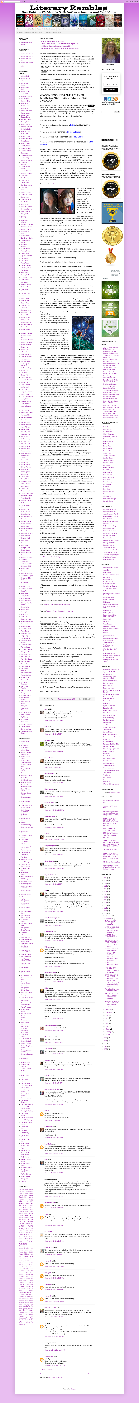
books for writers (115, 270)
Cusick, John (25, 202)
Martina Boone (49, 773)
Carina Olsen (49, 931)
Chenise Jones (49, 803)
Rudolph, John (25, 548)
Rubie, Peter (25, 545)
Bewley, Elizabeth (26, 110)
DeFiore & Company (24, 815)
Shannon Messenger (109, 499)
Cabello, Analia (25, 146)
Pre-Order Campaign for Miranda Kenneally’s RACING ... (112, 984)
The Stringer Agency (24, 1114)
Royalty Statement (109, 543)
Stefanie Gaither (108, 501)
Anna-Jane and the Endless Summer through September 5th (60, 48)
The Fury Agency (26, 1098)
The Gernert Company (24, 1101)
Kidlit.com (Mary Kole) (110, 734)
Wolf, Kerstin (25, 717)
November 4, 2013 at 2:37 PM (54, 925)
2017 (105, 902)
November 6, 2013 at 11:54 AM (54, 1241)
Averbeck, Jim (25, 91)
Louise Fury (107, 739)
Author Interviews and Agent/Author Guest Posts (74, 29)
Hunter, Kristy (25, 349)
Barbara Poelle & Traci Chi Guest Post (110, 360)
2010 (105, 1043)
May (107, 1023)
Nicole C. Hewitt (28, 1280)
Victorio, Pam (25, 664)
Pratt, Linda (24, 503)
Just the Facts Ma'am (110, 588)
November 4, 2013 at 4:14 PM (54, 982)
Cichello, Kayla (25, 178)
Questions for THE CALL (111, 540)
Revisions (22, 1296)
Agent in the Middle (109, 672)
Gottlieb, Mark (25, 287)
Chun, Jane (24, 175)
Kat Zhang (106, 465)
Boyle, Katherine (26, 129)
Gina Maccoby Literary (25, 869)
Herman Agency (26, 883)
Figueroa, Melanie (26, 256)
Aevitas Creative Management (26, 753)
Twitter (52, 604)
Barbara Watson (50, 816)
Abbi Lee (21, 1191)
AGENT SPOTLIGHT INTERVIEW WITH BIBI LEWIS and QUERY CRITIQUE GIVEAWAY (110, 855)
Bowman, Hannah (26, 127)
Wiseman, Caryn (26, 712)
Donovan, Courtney (27, 224)
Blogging (21, 1223)
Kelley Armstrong (108, 467)
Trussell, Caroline (26, 649)
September (109, 1012)
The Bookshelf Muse (109, 642)
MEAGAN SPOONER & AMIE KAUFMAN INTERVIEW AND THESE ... (112, 1004)
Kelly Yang (22, 1264)
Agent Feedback (29, 1193)
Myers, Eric (24, 462)
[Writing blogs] (111, 266)
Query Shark (107, 619)
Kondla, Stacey (25, 382)
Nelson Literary (25, 990)
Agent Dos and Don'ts (110, 509)
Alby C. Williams (29, 1207)
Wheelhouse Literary (24, 1171)
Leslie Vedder (22, 1266)
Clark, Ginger (25, 180)
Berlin (22, 773)
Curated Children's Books (111, 575)
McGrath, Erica (25, 441)
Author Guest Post (26, 1215)
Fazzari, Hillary (25, 248)
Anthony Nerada (23, 1213)
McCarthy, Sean (26, 434)
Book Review (23, 1231)
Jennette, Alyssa (26, 361)
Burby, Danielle (25, 141)
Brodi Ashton (22, 1232)
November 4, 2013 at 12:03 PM (54, 855)
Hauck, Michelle (26, 317)
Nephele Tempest (108, 746)
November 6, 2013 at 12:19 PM (54, 1255)
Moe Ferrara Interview (110, 384)
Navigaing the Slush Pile (111, 744)
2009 (105, 1046)
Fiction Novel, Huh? (109, 528)
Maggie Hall (107, 484)
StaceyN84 (48, 1261)
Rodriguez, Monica (26, 533)
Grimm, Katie (25, 298)
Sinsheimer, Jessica (24, 583)
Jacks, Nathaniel (26, 354)
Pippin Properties (26, 1007)
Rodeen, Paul (25, 531)
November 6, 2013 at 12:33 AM (54, 1208)
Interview (28, 1256)
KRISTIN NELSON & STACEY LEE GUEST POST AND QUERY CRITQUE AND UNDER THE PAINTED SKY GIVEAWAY (110, 833)
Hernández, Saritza (27, 340)
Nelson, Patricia (26, 467)
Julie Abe (21, 1262)
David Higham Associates (25, 811)
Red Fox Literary (26, 1013)
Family (21, 1252)
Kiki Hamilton (107, 472)
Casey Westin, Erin (27, 155)
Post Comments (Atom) (55, 1377)
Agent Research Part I (110, 511)
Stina (46, 1214)
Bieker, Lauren (25, 113)
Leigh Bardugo (107, 482)
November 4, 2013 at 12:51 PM (54, 868)
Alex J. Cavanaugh (51, 918)
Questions (28, 1286)
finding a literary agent (116, 273)
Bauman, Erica (25, 101)
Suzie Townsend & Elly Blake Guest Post (110, 348)
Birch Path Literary (26, 775)
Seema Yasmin (29, 1302)
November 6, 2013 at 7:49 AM (54, 1225)
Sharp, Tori (24, 571)
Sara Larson (107, 494)
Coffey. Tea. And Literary (111, 694)
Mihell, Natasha (26, 453)
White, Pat (24, 706)
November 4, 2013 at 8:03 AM (54, 767)
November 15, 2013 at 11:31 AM (55, 1365)
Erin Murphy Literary (24, 842)
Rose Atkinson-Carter (24, 1298)
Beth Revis (106, 427)
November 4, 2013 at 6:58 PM (54, 1054)
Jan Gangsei (22, 1261)
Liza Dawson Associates (25, 947)
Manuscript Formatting (110, 533)
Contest (25, 1238)
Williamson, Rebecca (24, 709)
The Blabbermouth (109, 765)
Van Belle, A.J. (25, 657)
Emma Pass (107, 446)
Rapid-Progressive (109, 758)
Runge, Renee (25, 550)
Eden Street (24, 839)
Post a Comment (47, 1370)
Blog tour (22, 1221)
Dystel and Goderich (24, 832)
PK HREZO (48, 1232)
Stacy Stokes (23, 1308)
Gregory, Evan (25, 293)
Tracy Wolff (27, 1312)
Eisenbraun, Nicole (27, 238)
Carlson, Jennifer (26, 150)
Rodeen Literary (26, 1020)
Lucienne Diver (108, 741)
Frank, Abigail (25, 263)
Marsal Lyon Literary (24, 968)
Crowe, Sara (24, 197)
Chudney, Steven (26, 173)
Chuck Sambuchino (109, 434)
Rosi (46, 1159)
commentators (112, 792)
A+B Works (24, 745)
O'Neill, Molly (25, 476)
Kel (46, 890)
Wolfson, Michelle (26, 724)
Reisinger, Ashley (26, 516)
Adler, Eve (24, 81)
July (107, 1018)
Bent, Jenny (24, 108)
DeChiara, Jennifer (26, 206)
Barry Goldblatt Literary (110, 681)
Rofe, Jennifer (25, 535)
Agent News (23, 1195)
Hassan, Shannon (26, 315)
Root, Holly (24, 540)
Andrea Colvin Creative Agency (26, 761)
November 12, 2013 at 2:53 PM (54, 1317)
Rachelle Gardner (108, 756)
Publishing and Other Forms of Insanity (109, 616)
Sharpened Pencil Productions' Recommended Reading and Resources (110, 637)
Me (26, 1272)
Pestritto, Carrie (26, 500)
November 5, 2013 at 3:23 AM (54, 1138)
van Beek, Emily (26, 654)
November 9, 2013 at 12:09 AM (54, 1266)
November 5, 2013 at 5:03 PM (54, 1196)
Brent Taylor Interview (110, 399)
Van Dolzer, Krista (26, 659)
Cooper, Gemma (26, 192)
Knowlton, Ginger (26, 380)
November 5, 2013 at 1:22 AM (54, 1120)
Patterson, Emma (26, 496)
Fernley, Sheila (25, 251)
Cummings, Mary (26, 199)
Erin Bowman (107, 448)
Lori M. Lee (48, 1076)
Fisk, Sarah (24, 258)
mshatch (47, 1060)
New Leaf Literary (26, 992)
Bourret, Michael (26, 122)
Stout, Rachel (25, 624)
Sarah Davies (107, 761)
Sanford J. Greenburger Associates (24, 1030)
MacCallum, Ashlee (27, 412)
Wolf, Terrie (24, 722)
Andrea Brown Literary (25, 757)
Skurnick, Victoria (26, 588)
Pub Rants (106, 753)
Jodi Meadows (29, 1261)
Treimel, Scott (25, 647)
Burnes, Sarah (25, 143)
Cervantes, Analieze (24, 163)
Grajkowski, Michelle (24, 290)
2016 (105, 905)
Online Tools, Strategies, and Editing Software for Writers (111, 606)
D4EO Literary (25, 808)
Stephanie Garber (50, 1308)
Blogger (73, 1389)
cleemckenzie (49, 861)
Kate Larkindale (29, 1262)
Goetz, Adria (25, 279)
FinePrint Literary (26, 850)
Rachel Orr (30, 1288)
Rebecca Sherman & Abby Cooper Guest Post (111, 364)
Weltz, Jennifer (25, 693)
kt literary (24, 1181)
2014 (105, 911)
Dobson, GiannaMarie (25, 217)
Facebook (59, 604)
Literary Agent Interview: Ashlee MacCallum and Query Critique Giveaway (111, 812)
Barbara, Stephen (26, 96)
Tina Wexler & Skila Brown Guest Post (109, 412)
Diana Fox (106, 703)
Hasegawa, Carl (26, 312)
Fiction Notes (107, 579)
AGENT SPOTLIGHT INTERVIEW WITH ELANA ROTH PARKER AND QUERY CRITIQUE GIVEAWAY (111, 822)
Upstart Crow (25, 1146)
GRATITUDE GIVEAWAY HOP (111, 963)
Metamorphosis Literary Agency (26, 982)
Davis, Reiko (25, 204)
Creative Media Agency (25, 802)
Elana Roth (106, 713)
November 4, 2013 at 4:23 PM (54, 999)
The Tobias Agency (27, 1117)
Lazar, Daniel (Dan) (27, 396)
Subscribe (110, 90)
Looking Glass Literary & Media (26, 951)
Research (22, 1294)
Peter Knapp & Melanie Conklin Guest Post (110, 376)
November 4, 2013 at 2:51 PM (54, 941)
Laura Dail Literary (26, 937)
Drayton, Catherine (26, 227)
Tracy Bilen (22, 1312)
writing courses (114, 275)
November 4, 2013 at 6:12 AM (54, 720)
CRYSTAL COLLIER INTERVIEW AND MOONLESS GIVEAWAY (111, 951)
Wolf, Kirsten (25, 719)
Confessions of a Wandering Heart (108, 697)
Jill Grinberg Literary (24, 920)
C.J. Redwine (107, 431)
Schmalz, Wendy (26, 564)
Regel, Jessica (25, 512)
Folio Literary (25, 855)
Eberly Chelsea (25, 236)
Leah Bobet (106, 479)
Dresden (23, 822)
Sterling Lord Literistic (25, 1065)
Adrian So (21, 1193)
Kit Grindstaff (107, 475)
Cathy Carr (25, 1236)
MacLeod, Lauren (26, 417)
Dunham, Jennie (26, 229)
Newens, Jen (25, 469)
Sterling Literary (26, 1062)
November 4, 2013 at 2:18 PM (54, 911)
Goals (25, 1252)
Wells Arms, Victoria (24, 687)
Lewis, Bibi (24, 399)
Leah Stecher (29, 1264)
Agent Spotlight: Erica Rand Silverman (112, 990)
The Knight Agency (27, 1104)
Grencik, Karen (25, 296)
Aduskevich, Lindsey (25, 84)
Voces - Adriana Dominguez (108, 780)
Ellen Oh (106, 443)
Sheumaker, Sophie (27, 575)
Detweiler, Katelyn (26, 209)
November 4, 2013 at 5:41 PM (54, 1042)
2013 (105, 913)
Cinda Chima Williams (110, 436)
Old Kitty (47, 740)
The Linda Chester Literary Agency (26, 1107)
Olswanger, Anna (26, 481)
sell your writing (114, 274)
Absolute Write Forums (110, 567)
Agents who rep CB (27, 54)
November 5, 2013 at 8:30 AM (54, 1153)
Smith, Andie (25, 596)
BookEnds (24, 778)
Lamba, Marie (25, 387)
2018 (105, 900)
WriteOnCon (29, 1320)
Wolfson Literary (26, 1174)
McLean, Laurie (25, 446)
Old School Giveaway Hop (111, 862)
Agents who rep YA (27, 62)
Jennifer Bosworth (109, 455)
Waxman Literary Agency (111, 784)
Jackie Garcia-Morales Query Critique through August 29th (59, 44)
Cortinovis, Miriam (26, 194)
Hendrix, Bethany (26, 327)
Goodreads (57, 184)
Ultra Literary (25, 1143)
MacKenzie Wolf (26, 957)
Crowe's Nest (107, 701)
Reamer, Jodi (25, 509)
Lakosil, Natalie (25, 384)
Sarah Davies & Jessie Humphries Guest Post (110, 416)
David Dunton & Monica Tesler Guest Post (110, 381)
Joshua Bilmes (108, 732)
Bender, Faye (25, 106)
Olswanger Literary (26, 995)
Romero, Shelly (25, 538)
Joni (46, 709)
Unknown (48, 947)
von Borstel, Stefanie (24, 669)
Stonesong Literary (27, 1073)
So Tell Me (29, 1306)
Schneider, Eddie (26, 566)
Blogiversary (29, 1223)
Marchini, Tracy (26, 422)
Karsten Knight (108, 463)
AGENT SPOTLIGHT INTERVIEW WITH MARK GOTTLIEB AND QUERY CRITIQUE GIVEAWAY (111, 843)
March (108, 1029)
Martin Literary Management (25, 972)
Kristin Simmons (108, 477)
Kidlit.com (106, 591)
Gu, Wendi (24, 308)
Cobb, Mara (24, 190)
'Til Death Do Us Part (110, 849)
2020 (105, 894)
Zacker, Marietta (26, 729)
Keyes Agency (25, 930)
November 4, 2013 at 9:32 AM (54, 796)
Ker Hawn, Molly (26, 368)
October (108, 1010)
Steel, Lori (24, 616)
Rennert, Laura (25, 519)
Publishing (30, 1284)
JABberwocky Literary (25, 904)
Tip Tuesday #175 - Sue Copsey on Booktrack (111, 922)
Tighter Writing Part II (110, 550)
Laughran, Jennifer (26, 392)
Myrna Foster (49, 1037)
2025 (105, 880)
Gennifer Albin (107, 451)
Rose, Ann (24, 543)
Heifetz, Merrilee (26, 322)
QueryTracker (107, 624)
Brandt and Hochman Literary (26, 785)
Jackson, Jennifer (26, 356)
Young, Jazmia (25, 726)
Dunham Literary (26, 825)
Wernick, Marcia (26, 695)
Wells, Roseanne (26, 690)
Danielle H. (48, 1144)
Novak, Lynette (25, 472)
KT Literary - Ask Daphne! (111, 737)
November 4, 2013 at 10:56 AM (54, 827)
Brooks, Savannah (26, 138)
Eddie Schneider (108, 708)
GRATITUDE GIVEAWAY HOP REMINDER (111, 958)
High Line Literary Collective (26, 887)
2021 (105, 891)
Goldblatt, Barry (26, 284)
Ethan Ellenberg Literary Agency (26, 846)
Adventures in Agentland (111, 669)
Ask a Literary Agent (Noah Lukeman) (109, 677)
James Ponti (30, 1258)
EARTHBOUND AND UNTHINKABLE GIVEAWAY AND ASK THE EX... (111, 977)
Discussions (22, 1246)
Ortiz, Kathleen (25, 484)
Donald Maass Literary (25, 819)
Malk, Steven (25, 420)
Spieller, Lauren (25, 612)
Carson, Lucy (25, 153)
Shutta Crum (22, 1306)
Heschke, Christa (26, 342)
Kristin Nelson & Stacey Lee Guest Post (110, 402)
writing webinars (115, 269)
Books (31, 1231)
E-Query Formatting (109, 526)
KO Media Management (25, 926)
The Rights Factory (27, 1111)
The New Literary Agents (111, 770)
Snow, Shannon (26, 600)
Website (46, 604)
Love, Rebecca (25, 404)
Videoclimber (49, 1356)
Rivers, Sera (25, 526)
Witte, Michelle (25, 714)
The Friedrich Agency (25, 1095)
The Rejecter (107, 773)
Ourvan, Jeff (25, 488)
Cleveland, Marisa (26, 185)
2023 (105, 886)
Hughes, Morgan (26, 344)
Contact (110, 29)
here (60, 617)
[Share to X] (88, 699)
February (109, 1032)
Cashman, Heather (26, 160)
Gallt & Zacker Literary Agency (26, 865)
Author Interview (24, 1217)
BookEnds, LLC (108, 685)
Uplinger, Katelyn (26, 652)
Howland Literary (26, 894)
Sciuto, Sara (25, 568)
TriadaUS (24, 1130)
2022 (105, 889)
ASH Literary (25, 748)
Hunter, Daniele (25, 347)
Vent (22, 1148)
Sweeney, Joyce (26, 628)
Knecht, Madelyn (26, 377)
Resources (29, 1294)
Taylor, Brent (25, 631)
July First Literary (26, 923)
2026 (105, 878)
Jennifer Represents (109, 727)
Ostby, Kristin (25, 486)
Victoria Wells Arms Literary (25, 1153)
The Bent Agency (26, 1083)
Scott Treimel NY (26, 1039)
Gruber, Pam (25, 303)
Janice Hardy (107, 453)
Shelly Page (22, 1304)
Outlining (21, 1282)
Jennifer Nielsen (108, 458)
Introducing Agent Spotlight (26, 43)
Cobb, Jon (24, 187)
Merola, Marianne (26, 451)
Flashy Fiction (25, 852)
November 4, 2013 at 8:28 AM (54, 783)
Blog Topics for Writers (110, 521)
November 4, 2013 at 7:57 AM (54, 751)
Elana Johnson (108, 441)
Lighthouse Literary (27, 944)
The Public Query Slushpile (108, 646)
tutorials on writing (115, 271)
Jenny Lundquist (108, 460)
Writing (21, 1322)
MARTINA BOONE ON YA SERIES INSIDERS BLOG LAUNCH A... (112, 929)
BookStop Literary (26, 780)
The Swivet (106, 775)
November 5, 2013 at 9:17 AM (54, 1173)
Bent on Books (108, 683)
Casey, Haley (25, 158)
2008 (105, 1049)
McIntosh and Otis (26, 975)
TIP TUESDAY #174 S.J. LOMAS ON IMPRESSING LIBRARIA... (111, 996)
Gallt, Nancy (25, 272)
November (109, 918)
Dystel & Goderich (109, 705)
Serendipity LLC (26, 1041)
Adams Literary (25, 750)
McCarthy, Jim (25, 432)
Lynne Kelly (22, 1268)
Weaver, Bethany (26, 673)
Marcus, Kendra (26, 424)
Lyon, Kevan (25, 410)
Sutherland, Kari (26, 626)
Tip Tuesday (28, 1310)
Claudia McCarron (51, 1025)
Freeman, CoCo (26, 268)
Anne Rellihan (29, 1211)
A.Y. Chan (22, 1189)
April (107, 1026)
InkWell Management (25, 900)
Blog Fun (30, 1219)
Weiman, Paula (25, 680)
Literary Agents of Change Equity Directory (111, 594)
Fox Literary (24, 857)
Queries (21, 1286)
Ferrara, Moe (25, 253)
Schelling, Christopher (24, 560)
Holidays (26, 1254)
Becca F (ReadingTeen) (52, 1089)
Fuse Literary (25, 862)
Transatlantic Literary (25, 1127)
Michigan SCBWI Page (53, 32)
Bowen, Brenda (25, 124)
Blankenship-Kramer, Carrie (25, 116)
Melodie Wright (50, 1202)
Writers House (25, 1176)
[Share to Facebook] (90, 699)
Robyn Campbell (50, 845)
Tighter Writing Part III (110, 552)
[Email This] (84, 699)
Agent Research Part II (110, 514)
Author (31, 1213)
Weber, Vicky (25, 677)
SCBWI (105, 633)
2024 (105, 883)
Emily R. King (49, 1247)
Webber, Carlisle (26, 675)
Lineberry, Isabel (26, 401)
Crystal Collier (49, 875)
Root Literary (25, 1022)
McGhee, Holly (25, 439)
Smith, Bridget (25, 598)
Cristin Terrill (107, 439)
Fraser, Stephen (26, 265)
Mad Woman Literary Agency (26, 960)
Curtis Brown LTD (26, 805)
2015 (105, 908)
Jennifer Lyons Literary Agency (26, 916)
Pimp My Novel (108, 613)
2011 (105, 1041)
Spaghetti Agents (108, 545)
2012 (105, 1038)
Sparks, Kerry (25, 609)
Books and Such (108, 688)
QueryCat (106, 621)
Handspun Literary (26, 881)
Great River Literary (27, 876)
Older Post (91, 1374)
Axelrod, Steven (26, 94)
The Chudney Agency (25, 1090)
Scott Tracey (107, 496)
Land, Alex (24, 389)
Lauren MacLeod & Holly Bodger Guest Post (111, 395)
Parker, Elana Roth (27, 493)
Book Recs (29, 1229)
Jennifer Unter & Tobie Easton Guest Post (110, 368)
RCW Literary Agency (25, 1010)
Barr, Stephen (25, 98)
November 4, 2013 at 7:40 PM (54, 1069)
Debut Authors (26, 1242)
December (109, 916)
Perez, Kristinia (25, 498)
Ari (45, 1323)
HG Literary (24, 879)
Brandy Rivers (107, 429)
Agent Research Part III (110, 516)
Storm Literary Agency (25, 1076)
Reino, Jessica (25, 514)
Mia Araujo (29, 1276)
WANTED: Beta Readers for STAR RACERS (111, 936)
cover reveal (22, 1324)
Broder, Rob (24, 134)
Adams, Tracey (25, 78)
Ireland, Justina (25, 352)
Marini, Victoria (25, 427)
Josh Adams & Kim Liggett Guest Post (109, 387)
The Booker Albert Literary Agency (26, 1086)
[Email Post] (80, 699)
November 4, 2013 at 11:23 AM (54, 839)
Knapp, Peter (25, 375)
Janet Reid (106, 725)
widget (118, 792)
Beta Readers (22, 1219)
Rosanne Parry (29, 1296)
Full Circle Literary (26, 859)
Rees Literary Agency (25, 1017)
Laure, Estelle (25, 394)
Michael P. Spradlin (24, 1278)
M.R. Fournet (29, 1268)
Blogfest (30, 1221)
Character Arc (107, 523)
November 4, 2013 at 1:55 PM (54, 884)
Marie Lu (106, 487)
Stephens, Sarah (26, 619)
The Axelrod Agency (24, 1080)
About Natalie (29, 29)
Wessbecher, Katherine (25, 698)
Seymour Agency (26, 1043)
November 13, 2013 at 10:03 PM (55, 1350)
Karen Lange (49, 789)
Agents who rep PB (27, 56)
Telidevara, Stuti (26, 633)
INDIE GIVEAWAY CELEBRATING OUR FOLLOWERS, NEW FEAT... (112, 969)
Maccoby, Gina (25, 415)
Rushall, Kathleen (26, 552)
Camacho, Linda (26, 148)
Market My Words (108, 597)
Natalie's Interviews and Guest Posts (29, 32)
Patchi (47, 834)
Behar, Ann (24, 103)
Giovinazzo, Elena (26, 277)
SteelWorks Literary (24, 1059)
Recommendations (25, 1292)
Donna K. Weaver (50, 758)
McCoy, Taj (24, 436)
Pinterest (67, 604)
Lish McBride (29, 1266)
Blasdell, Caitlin (26, 119)
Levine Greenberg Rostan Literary (26, 940)
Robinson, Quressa (27, 528)
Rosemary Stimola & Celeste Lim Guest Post (110, 352)
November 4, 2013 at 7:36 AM (54, 734)
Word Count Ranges (109, 557)
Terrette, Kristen (26, 638)
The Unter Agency (26, 1120)
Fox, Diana (24, 260)
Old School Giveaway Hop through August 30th (56, 46)
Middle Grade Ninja (109, 600)
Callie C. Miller (29, 1232)
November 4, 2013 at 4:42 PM (54, 1019)
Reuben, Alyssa (26, 524)
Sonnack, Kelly (25, 607)
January (108, 1034)
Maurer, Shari (25, 429)
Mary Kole (106, 489)
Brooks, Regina (25, 136)
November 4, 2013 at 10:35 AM (54, 810)
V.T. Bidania (29, 1314)
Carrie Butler (49, 1126)
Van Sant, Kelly (26, 661)
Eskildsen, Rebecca (24, 245)
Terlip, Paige (25, 636)
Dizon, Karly (24, 214)
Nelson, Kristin (25, 464)
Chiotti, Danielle (26, 171)
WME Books (25, 1157)
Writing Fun (24, 1179)
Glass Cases (107, 722)
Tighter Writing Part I (109, 547)
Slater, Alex (24, 591)
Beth (46, 727)
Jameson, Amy (25, 359)
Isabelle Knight (22, 1258)
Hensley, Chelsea (26, 333)
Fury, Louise (24, 270)
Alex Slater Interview (109, 405)
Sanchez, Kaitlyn (26, 557)
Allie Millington (23, 1209)
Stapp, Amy (24, 614)
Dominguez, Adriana (24, 221)
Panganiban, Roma (27, 491)
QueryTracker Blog (109, 626)
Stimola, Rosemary (27, 621)
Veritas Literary (25, 1150)
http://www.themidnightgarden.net (54, 557)
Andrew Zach (107, 674)
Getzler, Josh (25, 275)
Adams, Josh (25, 76)
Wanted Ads (26, 1316)
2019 (105, 897)
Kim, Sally (24, 372)
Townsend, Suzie (26, 644)
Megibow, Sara (25, 448)
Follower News (100, 29)
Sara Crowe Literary (24, 1035)
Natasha (47, 1111)
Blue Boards (107, 572)
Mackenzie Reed (24, 1270)
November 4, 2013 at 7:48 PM (54, 1083)
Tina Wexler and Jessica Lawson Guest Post (111, 391)
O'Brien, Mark (25, 474)
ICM (22, 896)
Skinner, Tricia (25, 586)
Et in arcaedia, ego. (109, 715)
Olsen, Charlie (25, 479)
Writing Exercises (108, 559)
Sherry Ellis (30, 1304)
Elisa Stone (29, 1250)
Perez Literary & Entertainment (26, 1004)
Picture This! (107, 610)
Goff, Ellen (24, 282)
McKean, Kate (25, 444)
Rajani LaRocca (26, 1290)
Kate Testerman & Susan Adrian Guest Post (111, 408)
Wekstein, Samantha (24, 683)
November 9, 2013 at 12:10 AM (54, 1290)
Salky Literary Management (25, 1025)
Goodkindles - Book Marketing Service (109, 582)
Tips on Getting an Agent (111, 554)
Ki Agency (24, 932)
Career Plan (23, 1234)
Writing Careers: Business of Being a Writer (111, 656)
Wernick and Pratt (26, 1167)
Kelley (47, 988)
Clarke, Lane (25, 183)
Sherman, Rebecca (27, 573)
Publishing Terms (108, 538)
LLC (22, 935)
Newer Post (43, 1374)
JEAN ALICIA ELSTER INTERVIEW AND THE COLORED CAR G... (112, 943)
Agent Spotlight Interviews (46, 29)
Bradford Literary (26, 782)
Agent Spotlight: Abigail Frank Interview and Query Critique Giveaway (111, 867)
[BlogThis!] (86, 699)
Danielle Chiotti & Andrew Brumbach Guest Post (111, 372)
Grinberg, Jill (25, 300)
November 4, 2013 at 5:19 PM (54, 1030)
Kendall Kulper (107, 470)
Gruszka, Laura (25, 305)
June (107, 1021)
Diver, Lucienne (25, 211)
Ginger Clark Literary (25, 873)
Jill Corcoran (107, 729)
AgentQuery (107, 570)
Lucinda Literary (26, 954)
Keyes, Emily (25, 370)
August (108, 1015)
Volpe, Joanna (25, 666)
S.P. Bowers (49, 1048)
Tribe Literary (25, 1133)
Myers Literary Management (25, 986)
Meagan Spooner (50, 972)
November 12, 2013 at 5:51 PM (54, 1336)
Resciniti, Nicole (26, 521)
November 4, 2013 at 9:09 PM (54, 1104)
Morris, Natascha (26, 460)
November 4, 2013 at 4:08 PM (54, 966)
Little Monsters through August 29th (52, 41)
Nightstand (106, 602)
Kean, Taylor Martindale (25, 364)
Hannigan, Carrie (26, 310)
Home (19, 29)
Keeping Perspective (109, 531)
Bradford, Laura (25, 131)
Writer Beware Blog (109, 653)
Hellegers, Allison (26, 324)
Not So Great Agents (109, 535)
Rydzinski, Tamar (26, 555)
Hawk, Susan (25, 320)
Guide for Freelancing (110, 586)
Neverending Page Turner (111, 749)
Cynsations (106, 577)
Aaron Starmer (29, 1189)
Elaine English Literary (110, 710)
